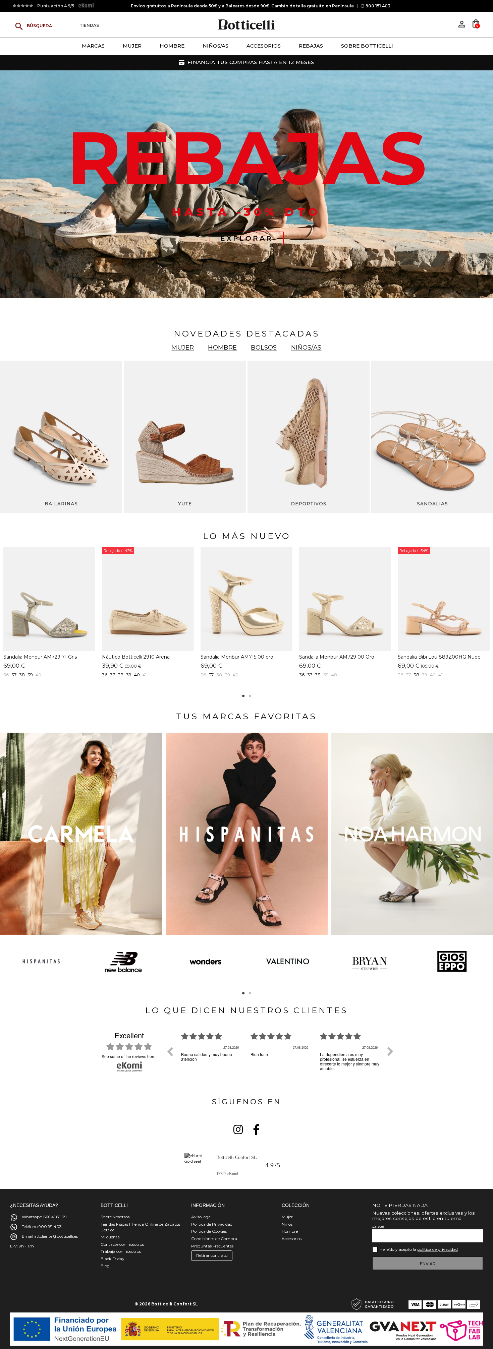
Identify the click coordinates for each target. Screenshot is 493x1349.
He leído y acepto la (419, 1249)
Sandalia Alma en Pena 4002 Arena (439, 657)
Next (490, 962)
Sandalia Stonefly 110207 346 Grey (241, 657)
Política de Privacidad (211, 1224)
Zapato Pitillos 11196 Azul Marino (139, 657)
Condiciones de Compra (214, 1238)
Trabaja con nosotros (121, 1251)
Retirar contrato (211, 1255)
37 (112, 674)
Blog (105, 1265)
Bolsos (264, 347)
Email (378, 1226)
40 (38, 674)
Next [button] (390, 1051)
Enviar (428, 1263)
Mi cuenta (110, 1236)
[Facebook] (256, 1129)
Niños (287, 1224)
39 (30, 674)
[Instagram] (238, 1129)
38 (120, 674)
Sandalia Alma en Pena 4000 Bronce (342, 657)
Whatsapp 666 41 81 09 (44, 1216)
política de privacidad (437, 1249)
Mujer (182, 347)
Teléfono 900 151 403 (42, 1226)
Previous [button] (170, 1051)
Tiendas (89, 25)
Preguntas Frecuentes (212, 1245)
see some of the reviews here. (129, 1056)
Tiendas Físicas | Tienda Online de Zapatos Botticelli (140, 1227)
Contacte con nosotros (122, 1244)
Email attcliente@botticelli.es (50, 1236)
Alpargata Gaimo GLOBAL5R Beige (44, 657)
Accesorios (292, 1238)
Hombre (222, 347)
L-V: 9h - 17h (22, 1245)
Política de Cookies (209, 1231)
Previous (3, 962)
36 (302, 674)
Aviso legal (201, 1216)
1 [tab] (243, 696)
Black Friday (112, 1258)
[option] (210, 1056)
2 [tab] (249, 696)
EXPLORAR (246, 238)
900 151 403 (378, 5)
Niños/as (306, 347)
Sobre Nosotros (115, 1216)
